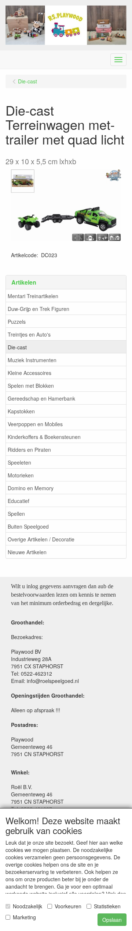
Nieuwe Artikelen (27, 552)
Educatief (18, 500)
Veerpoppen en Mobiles (35, 424)
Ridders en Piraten (29, 449)
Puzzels (17, 321)
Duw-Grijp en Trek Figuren (38, 308)
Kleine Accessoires (29, 372)
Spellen (16, 513)
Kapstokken (21, 411)
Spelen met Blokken (31, 385)
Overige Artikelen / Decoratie (41, 539)
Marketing (24, 917)
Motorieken (21, 475)
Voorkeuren (68, 906)
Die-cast (17, 347)
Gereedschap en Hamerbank (41, 398)
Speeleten (19, 462)
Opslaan (112, 919)
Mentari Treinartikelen (33, 296)
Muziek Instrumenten (32, 360)
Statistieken (107, 906)
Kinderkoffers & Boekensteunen (44, 436)
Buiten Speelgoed (28, 526)
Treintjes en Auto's (29, 334)
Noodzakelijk (27, 906)
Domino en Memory (31, 488)
